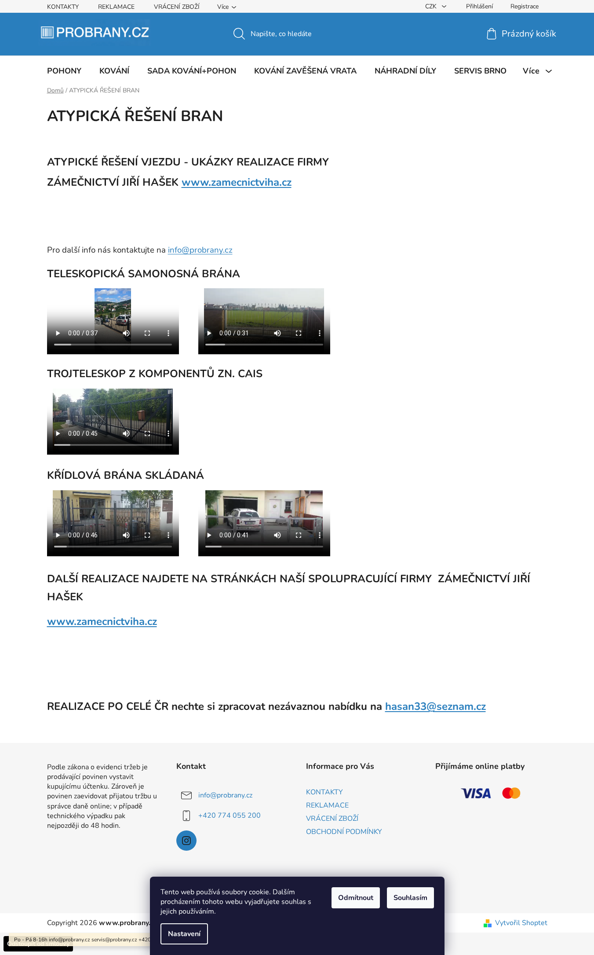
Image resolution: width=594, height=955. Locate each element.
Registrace (524, 6)
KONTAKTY (63, 7)
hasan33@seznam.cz (435, 706)
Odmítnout (355, 898)
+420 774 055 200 (229, 815)
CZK (431, 6)
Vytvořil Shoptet (521, 923)
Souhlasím (410, 898)
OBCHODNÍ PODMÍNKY (344, 832)
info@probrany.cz (200, 250)
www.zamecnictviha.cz (237, 182)
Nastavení (184, 934)
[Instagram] (186, 840)
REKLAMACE (116, 7)
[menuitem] (64, 71)
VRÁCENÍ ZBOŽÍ (177, 7)
